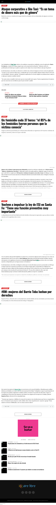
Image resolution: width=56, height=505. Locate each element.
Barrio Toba (18, 389)
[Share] (1, 503)
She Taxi (13, 64)
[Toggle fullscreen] (3, 503)
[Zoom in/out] (4, 503)
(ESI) (37, 260)
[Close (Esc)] (0, 503)
